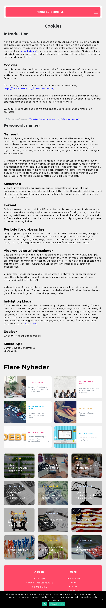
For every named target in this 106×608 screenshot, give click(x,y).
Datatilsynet (30, 323)
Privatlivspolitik (57, 604)
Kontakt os (73, 590)
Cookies (73, 586)
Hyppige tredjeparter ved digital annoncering (53, 119)
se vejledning (28, 51)
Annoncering (73, 578)
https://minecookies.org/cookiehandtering (29, 88)
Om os (73, 582)
